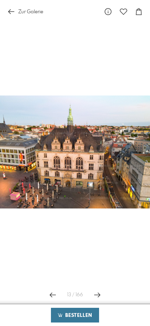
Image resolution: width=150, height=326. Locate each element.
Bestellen (77, 315)
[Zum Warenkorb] (139, 11)
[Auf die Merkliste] (123, 11)
